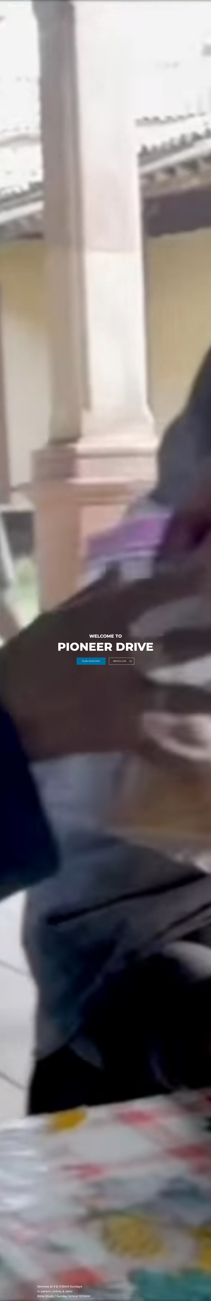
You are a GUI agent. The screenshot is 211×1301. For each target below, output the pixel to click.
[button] (91, 661)
